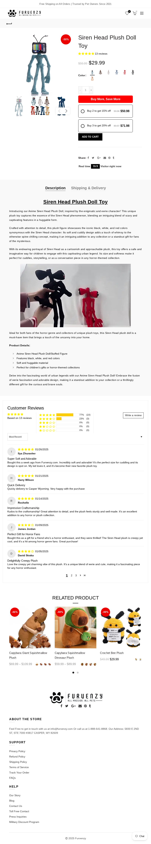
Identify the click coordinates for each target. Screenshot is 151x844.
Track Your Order (19, 772)
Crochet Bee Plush (112, 652)
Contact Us (15, 806)
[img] (26, 449)
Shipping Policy (18, 761)
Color (81, 75)
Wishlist (129, 11)
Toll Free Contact (19, 811)
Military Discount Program (24, 821)
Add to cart (90, 136)
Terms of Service (19, 767)
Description (55, 188)
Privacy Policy (17, 751)
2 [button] (71, 575)
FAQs (12, 777)
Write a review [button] (133, 415)
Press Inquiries (18, 816)
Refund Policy (17, 756)
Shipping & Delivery (88, 188)
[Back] (9, 23)
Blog (11, 800)
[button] (86, 53)
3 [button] (76, 575)
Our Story (14, 795)
